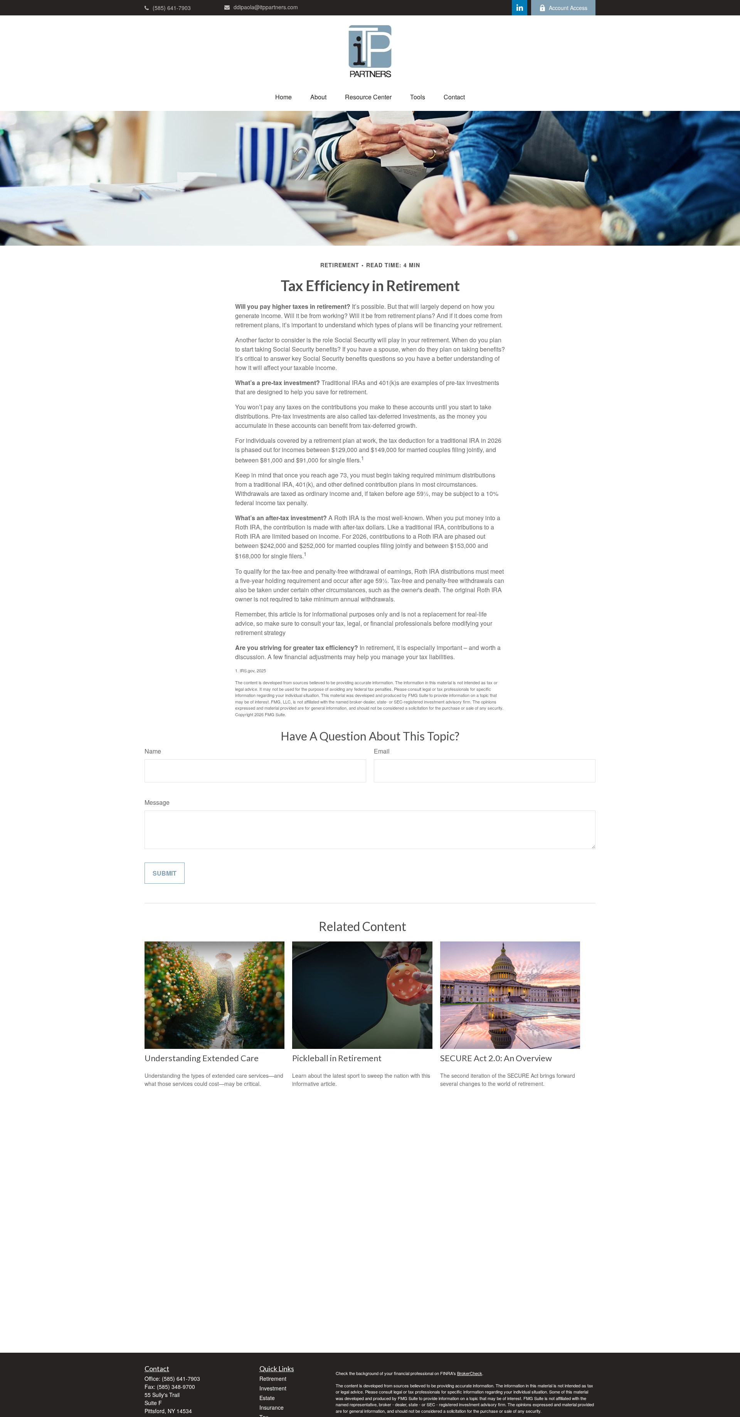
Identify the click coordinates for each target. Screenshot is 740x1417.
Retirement (272, 1378)
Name (153, 751)
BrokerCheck (469, 1373)
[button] (283, 97)
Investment (272, 1388)
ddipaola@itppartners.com (266, 7)
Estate (267, 1398)
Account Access (568, 8)
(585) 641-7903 (172, 8)
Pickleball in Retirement (337, 1058)
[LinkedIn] (519, 7)
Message (157, 802)
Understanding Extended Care (202, 1058)
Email (382, 751)
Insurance (271, 1407)
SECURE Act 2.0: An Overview (496, 1058)
